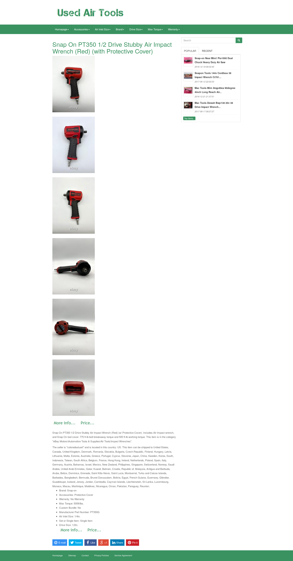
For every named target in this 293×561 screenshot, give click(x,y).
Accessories (81, 29)
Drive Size (135, 29)
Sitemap (72, 555)
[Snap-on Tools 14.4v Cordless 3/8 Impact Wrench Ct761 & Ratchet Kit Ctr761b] (188, 76)
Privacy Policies (101, 555)
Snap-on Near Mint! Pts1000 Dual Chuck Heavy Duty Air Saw (214, 60)
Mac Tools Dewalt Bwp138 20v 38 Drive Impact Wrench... (214, 105)
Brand (119, 29)
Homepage (61, 29)
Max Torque (154, 29)
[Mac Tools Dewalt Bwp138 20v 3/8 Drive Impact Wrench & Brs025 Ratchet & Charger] (188, 106)
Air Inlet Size (102, 29)
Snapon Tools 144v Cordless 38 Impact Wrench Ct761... (213, 75)
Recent (207, 50)
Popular (190, 50)
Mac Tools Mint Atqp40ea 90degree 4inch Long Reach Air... (215, 90)
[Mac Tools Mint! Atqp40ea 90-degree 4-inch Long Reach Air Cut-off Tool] (188, 91)
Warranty (173, 29)
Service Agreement (123, 555)
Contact (85, 555)
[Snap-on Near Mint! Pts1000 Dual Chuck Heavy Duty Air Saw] (188, 61)
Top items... (189, 118)
